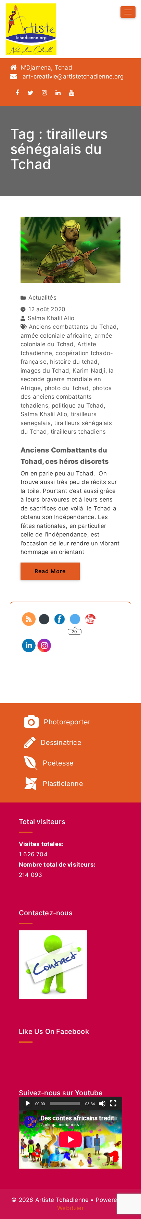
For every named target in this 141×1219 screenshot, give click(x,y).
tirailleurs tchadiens (78, 431)
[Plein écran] (113, 1103)
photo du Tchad (66, 388)
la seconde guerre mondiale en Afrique (67, 379)
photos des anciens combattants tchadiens (66, 397)
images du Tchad (45, 370)
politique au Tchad (78, 405)
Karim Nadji (89, 370)
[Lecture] (27, 1103)
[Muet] (102, 1103)
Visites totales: (41, 844)
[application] (70, 1139)
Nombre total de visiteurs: (57, 864)
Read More (50, 571)
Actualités (42, 297)
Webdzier (70, 1208)
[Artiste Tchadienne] (30, 29)
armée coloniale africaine (56, 335)
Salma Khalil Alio (44, 414)
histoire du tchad (74, 361)
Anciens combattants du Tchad (73, 326)
